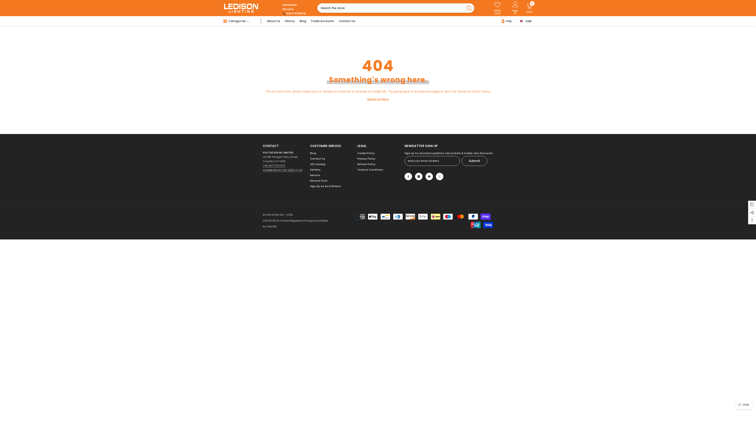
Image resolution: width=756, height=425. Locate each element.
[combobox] (390, 8)
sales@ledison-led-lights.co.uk (282, 170)
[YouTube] (429, 176)
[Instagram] (418, 176)
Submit (474, 161)
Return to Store (378, 99)
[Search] (395, 8)
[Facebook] (408, 176)
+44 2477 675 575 (274, 165)
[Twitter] (439, 176)
